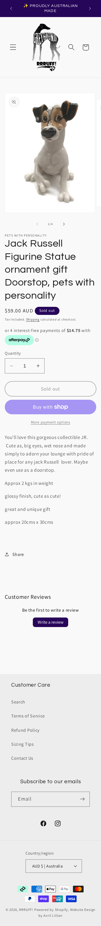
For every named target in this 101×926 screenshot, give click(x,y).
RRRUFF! (26, 909)
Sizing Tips (22, 744)
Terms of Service (28, 716)
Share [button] (18, 554)
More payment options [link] (50, 422)
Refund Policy (25, 730)
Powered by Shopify (51, 909)
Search (18, 702)
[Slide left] (37, 224)
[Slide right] (64, 224)
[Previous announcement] (11, 8)
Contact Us (22, 758)
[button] (13, 47)
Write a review (50, 622)
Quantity (13, 353)
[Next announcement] (90, 8)
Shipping (33, 319)
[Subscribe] (82, 799)
